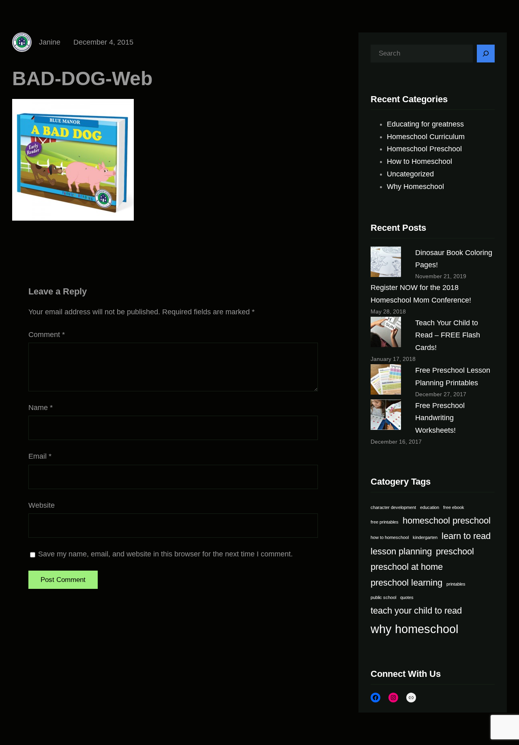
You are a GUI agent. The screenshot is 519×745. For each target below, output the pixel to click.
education (429, 507)
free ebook (453, 507)
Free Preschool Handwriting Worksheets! (440, 418)
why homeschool (414, 629)
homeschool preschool (447, 520)
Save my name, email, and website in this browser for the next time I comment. (165, 554)
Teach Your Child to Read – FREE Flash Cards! (447, 335)
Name (40, 408)
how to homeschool (390, 537)
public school (383, 597)
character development (393, 507)
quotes (407, 597)
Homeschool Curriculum (426, 137)
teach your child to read (416, 610)
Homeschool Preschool (424, 149)
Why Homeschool (415, 186)
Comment (46, 335)
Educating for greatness (425, 124)
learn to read (466, 536)
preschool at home (407, 567)
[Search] (486, 53)
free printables (385, 522)
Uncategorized (410, 174)
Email (39, 456)
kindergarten (425, 537)
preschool (455, 551)
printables (455, 584)
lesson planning (401, 551)
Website (41, 505)
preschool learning (406, 583)
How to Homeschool (419, 161)
